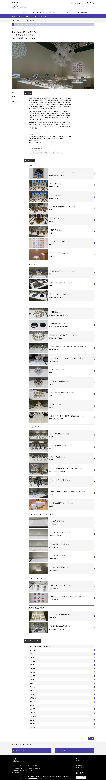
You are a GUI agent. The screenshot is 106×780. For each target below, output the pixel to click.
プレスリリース (81, 760)
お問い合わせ (80, 765)
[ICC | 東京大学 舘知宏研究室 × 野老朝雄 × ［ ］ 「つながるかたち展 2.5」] (89, 738)
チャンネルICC (82, 12)
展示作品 (14, 97)
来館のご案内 (77, 3)
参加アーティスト (16, 101)
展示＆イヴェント (38, 12)
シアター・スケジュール (39, 16)
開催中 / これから (17, 16)
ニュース (79, 758)
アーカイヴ (53, 12)
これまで (26, 16)
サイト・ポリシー (81, 767)
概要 (13, 92)
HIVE (68, 12)
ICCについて (23, 12)
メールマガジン (81, 763)
